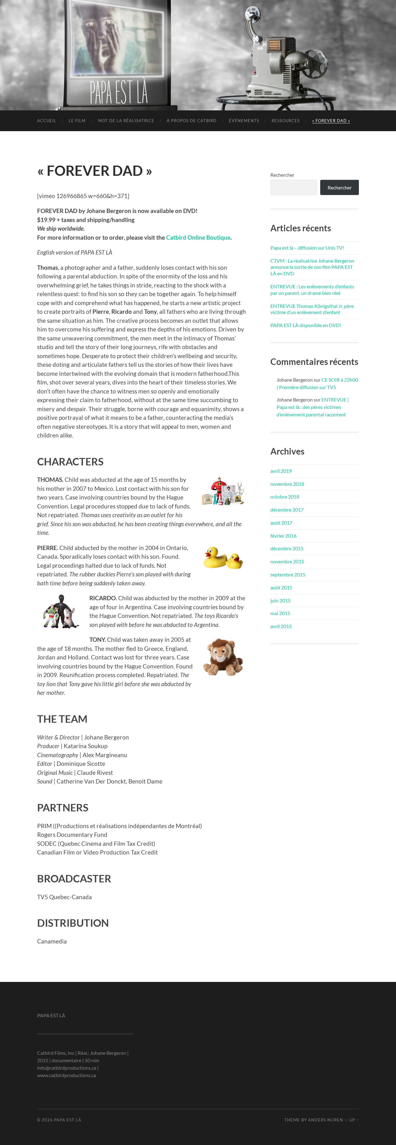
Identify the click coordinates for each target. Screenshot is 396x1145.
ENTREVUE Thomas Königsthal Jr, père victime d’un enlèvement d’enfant (312, 309)
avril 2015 (281, 626)
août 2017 (281, 523)
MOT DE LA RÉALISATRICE (126, 120)
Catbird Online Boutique (198, 237)
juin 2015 (280, 600)
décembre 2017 (286, 510)
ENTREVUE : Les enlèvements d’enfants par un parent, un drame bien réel (312, 289)
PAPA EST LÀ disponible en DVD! (305, 325)
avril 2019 (281, 471)
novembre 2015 (287, 561)
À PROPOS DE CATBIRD (192, 120)
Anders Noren (325, 1119)
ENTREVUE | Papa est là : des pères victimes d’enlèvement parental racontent (313, 407)
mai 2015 (280, 613)
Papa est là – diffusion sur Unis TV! (307, 248)
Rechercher (282, 175)
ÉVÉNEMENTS (244, 120)
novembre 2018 (287, 484)
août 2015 (281, 587)
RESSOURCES (286, 120)
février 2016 (283, 536)
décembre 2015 (286, 548)
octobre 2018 (284, 496)
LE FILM (77, 120)
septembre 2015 (287, 574)
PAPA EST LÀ (198, 45)
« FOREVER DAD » (331, 120)
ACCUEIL (46, 120)
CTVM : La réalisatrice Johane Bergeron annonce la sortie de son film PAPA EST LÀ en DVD (312, 267)
